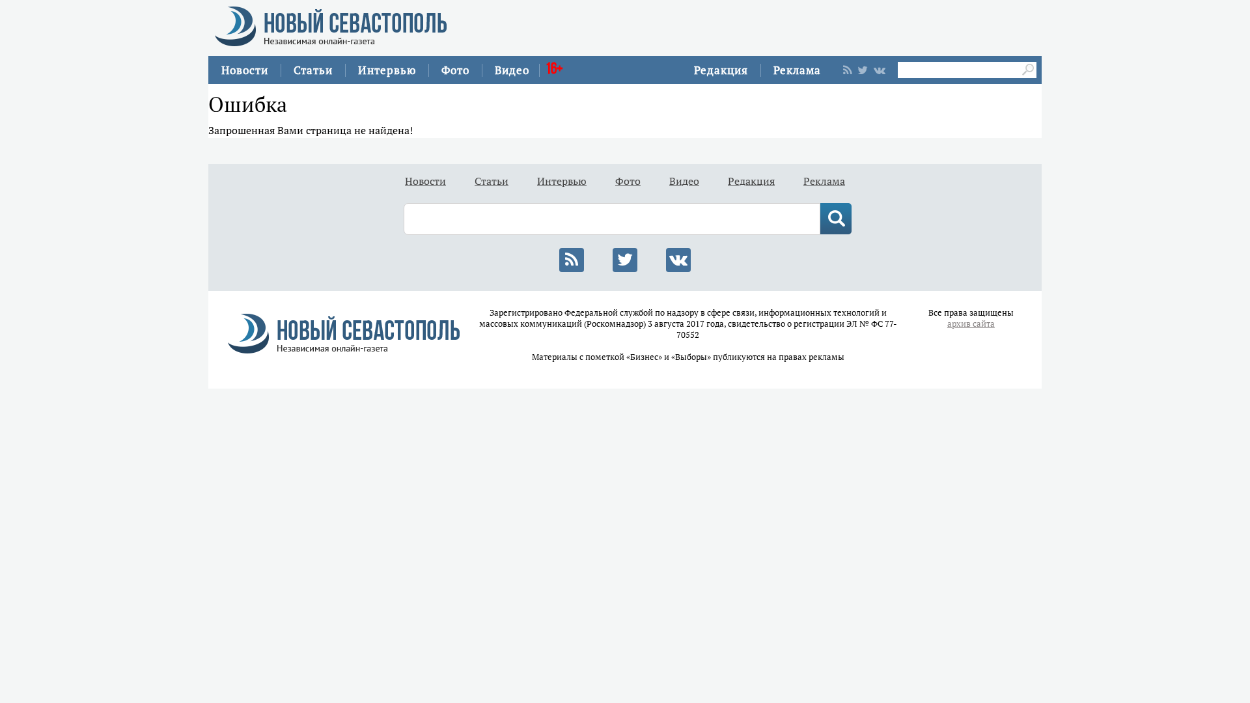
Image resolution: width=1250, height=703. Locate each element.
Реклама (797, 69)
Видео (512, 69)
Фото (455, 69)
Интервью (387, 69)
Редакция (721, 69)
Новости (244, 69)
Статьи (313, 69)
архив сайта (971, 323)
